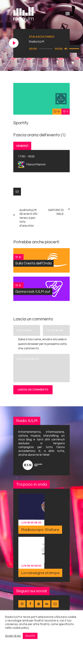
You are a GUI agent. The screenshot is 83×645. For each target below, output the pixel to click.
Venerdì (22, 146)
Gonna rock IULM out (32, 291)
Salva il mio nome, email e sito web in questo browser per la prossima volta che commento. (42, 344)
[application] (54, 49)
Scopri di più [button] (13, 635)
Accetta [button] (30, 635)
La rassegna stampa (40, 573)
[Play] (14, 43)
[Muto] (66, 49)
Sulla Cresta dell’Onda (33, 263)
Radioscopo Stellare (40, 530)
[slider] (74, 48)
